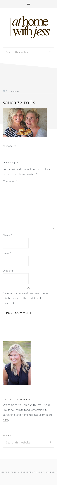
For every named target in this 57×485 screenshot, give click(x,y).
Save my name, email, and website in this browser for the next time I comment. (25, 298)
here (5, 420)
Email (7, 253)
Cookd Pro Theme (31, 472)
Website (8, 271)
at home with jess (28, 27)
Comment (10, 181)
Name (7, 235)
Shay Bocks (51, 472)
